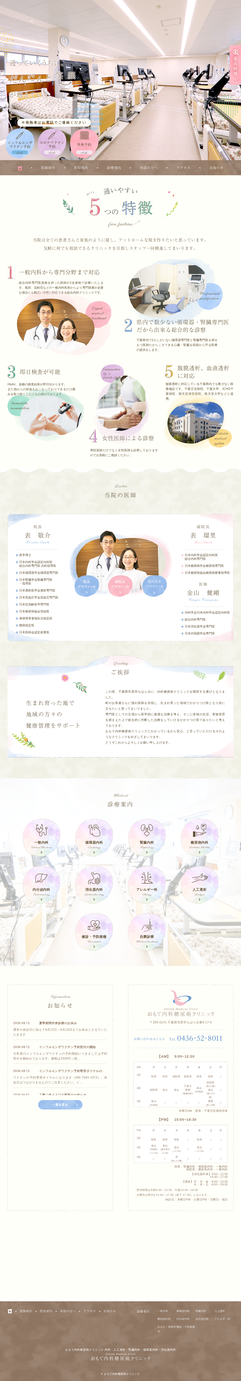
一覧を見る (60, 1104)
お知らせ (216, 167)
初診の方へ (149, 167)
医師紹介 (48, 167)
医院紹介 (46, 1311)
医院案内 (81, 167)
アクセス (183, 167)
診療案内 (114, 167)
